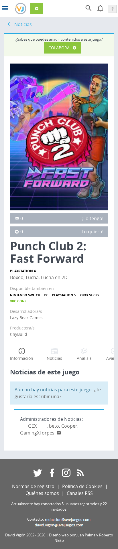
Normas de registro (33, 486)
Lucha (32, 277)
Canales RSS (80, 493)
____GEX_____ (33, 426)
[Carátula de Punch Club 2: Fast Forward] (59, 136)
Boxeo (16, 277)
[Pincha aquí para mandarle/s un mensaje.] (59, 433)
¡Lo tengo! (92, 218)
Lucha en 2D (54, 277)
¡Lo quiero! (91, 231)
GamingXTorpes (37, 433)
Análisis (84, 358)
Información (21, 358)
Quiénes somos (42, 493)
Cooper (69, 426)
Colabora (59, 47)
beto (54, 426)
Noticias (23, 24)
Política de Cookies (82, 486)
